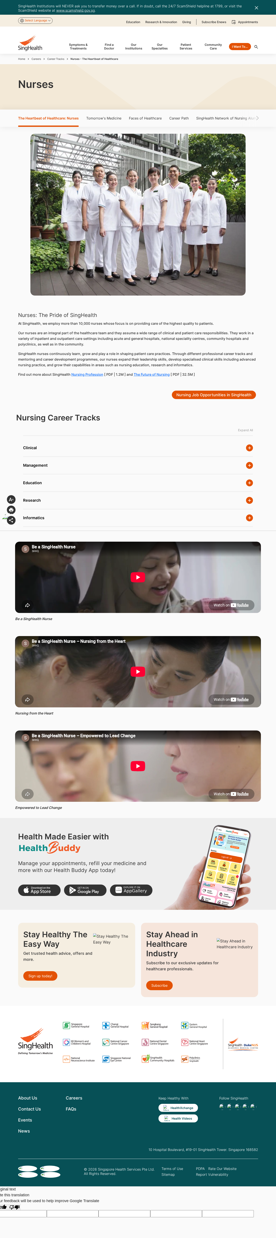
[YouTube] (253, 1107)
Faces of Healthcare (145, 118)
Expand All (245, 430)
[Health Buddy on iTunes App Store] (39, 890)
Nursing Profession (87, 374)
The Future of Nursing (152, 374)
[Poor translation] (14, 1207)
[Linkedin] (238, 1107)
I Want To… (240, 46)
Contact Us (29, 1109)
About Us (27, 1098)
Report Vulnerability (212, 1174)
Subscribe (159, 985)
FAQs (71, 1109)
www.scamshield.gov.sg (75, 10)
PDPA (200, 1168)
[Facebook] (222, 1107)
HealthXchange (182, 1108)
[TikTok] (230, 1107)
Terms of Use (172, 1168)
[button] (251, 118)
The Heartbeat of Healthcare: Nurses (48, 118)
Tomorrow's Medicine (103, 118)
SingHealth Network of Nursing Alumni (227, 118)
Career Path (179, 118)
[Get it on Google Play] (85, 890)
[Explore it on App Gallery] (131, 890)
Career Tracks (55, 58)
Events (25, 1120)
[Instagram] (246, 1107)
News (24, 1131)
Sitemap (168, 1174)
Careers (36, 58)
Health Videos (182, 1118)
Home (21, 58)
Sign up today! (40, 976)
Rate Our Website (222, 1168)
